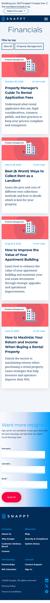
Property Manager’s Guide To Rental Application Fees (21, 92)
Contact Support (33, 564)
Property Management (29, 46)
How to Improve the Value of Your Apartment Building (22, 255)
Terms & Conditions (11, 591)
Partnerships (8, 564)
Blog (27, 534)
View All (8, 46)
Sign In (28, 569)
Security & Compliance (36, 539)
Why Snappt (8, 539)
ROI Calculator (9, 569)
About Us (6, 534)
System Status (32, 543)
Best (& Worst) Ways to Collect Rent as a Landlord (24, 176)
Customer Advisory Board (11, 545)
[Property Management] (25, 65)
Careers (5, 551)
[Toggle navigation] (46, 18)
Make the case (15, 11)
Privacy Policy (9, 586)
